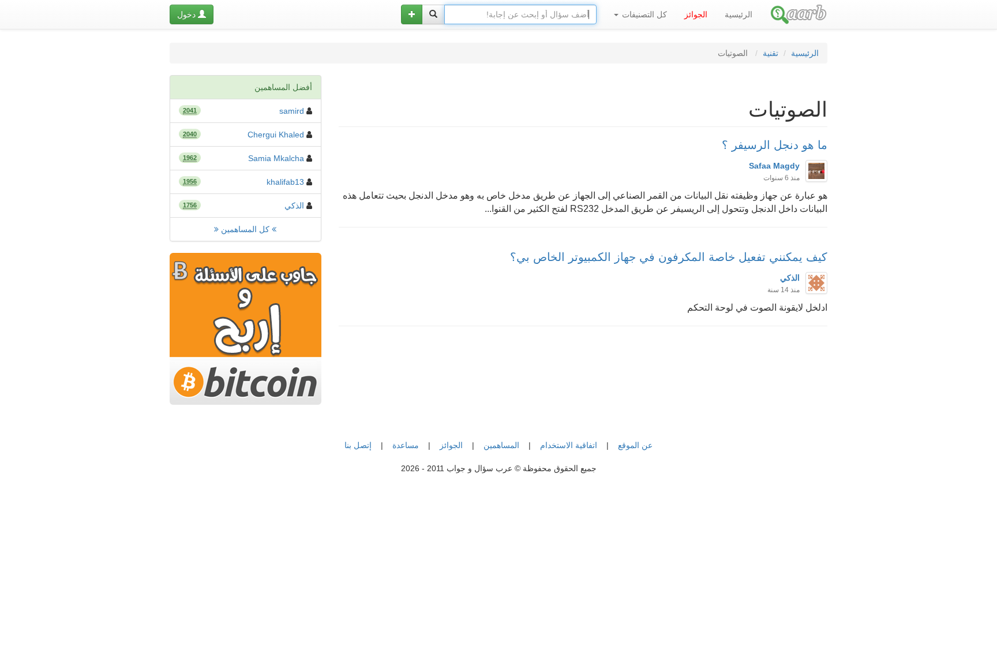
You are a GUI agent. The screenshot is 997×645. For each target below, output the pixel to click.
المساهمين (501, 445)
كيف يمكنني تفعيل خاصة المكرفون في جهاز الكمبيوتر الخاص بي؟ (668, 257)
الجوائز (451, 445)
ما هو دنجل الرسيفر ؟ (774, 145)
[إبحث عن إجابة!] (433, 14)
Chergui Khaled (276, 134)
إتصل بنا (358, 445)
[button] (411, 14)
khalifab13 (285, 182)
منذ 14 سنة (783, 290)
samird (291, 110)
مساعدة (405, 445)
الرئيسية (738, 14)
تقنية (770, 53)
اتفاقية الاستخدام (568, 445)
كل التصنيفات (643, 14)
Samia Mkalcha (276, 158)
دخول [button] (187, 14)
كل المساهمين (245, 229)
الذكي (294, 205)
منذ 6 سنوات (781, 178)
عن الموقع (635, 445)
